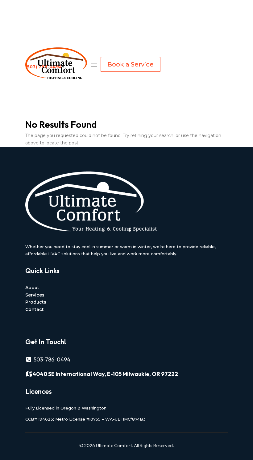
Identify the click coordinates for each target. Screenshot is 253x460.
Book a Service (130, 64)
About (32, 287)
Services (34, 295)
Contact (34, 309)
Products (35, 302)
